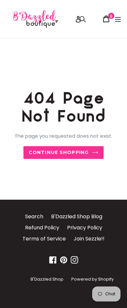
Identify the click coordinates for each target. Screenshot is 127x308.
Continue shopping (59, 152)
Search (34, 216)
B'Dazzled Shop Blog (76, 216)
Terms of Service (44, 238)
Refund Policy (42, 227)
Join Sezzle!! (89, 238)
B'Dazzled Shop (47, 279)
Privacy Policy (84, 227)
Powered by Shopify (92, 279)
